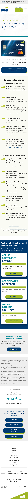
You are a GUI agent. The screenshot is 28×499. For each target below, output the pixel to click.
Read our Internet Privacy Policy (14, 403)
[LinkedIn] (12, 398)
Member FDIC (22, 487)
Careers (14, 462)
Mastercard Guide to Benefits (18, 229)
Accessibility (14, 455)
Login (19, 10)
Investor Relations (14, 460)
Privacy (14, 450)
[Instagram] (20, 398)
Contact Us (14, 424)
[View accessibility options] (2, 487)
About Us (14, 436)
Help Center (14, 420)
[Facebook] (16, 398)
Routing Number (14, 465)
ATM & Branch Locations (14, 430)
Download (14, 349)
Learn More (14, 273)
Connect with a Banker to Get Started (14, 70)
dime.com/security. (15, 147)
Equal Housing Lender (13, 487)
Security (14, 453)
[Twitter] (8, 398)
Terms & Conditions (14, 457)
